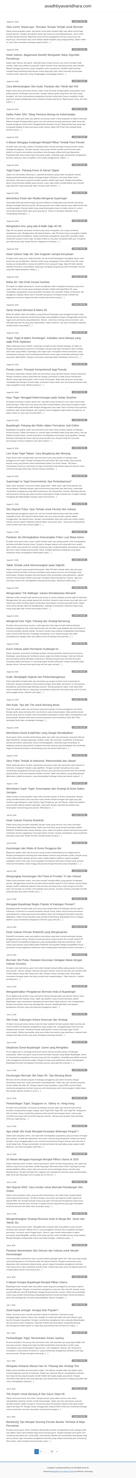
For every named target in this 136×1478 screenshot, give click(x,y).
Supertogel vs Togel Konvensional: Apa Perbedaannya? (38, 481)
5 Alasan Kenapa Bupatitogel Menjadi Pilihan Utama (36, 1282)
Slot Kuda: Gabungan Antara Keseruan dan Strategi (36, 1019)
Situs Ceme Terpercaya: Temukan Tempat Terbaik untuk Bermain (44, 26)
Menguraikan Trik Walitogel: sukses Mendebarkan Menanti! (41, 593)
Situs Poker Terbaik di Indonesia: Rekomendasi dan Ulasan (41, 760)
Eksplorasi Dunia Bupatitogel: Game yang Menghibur (37, 1047)
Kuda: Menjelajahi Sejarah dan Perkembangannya (35, 676)
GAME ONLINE (79, 21)
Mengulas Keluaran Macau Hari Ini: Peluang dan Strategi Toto (42, 1366)
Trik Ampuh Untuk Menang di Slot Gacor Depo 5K (35, 1394)
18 (52, 1451)
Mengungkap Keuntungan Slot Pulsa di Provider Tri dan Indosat (43, 876)
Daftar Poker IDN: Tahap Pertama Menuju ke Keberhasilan (40, 114)
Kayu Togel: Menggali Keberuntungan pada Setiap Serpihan (41, 397)
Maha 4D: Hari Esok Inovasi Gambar (28, 282)
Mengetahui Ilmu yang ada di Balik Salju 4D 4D (33, 226)
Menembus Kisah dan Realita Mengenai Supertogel (36, 198)
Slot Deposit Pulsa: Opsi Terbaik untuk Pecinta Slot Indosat (41, 509)
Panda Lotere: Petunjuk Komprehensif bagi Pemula (36, 369)
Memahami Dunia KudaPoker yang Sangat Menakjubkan (39, 732)
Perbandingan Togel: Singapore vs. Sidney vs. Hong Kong (40, 1103)
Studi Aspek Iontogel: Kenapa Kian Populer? (32, 1310)
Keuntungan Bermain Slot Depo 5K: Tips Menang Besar (39, 1075)
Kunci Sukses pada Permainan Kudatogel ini (32, 648)
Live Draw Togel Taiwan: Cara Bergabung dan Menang (38, 453)
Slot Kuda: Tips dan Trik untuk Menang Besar (33, 704)
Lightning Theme (68, 1471)
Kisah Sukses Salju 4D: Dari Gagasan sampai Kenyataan (39, 254)
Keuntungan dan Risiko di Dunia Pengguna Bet (33, 848)
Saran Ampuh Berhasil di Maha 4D (26, 310)
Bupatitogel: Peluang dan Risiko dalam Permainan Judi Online (42, 425)
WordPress (56, 1471)
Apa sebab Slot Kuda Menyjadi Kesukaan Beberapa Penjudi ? (42, 1131)
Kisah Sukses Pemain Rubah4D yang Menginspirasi (36, 932)
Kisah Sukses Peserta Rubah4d (25, 820)
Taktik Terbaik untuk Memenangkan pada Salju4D (35, 565)
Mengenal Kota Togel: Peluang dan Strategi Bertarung (38, 621)
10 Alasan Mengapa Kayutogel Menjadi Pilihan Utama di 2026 (42, 1159)
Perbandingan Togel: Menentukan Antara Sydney (35, 1338)
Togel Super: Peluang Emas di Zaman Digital (32, 170)
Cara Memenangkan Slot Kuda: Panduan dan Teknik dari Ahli (42, 86)
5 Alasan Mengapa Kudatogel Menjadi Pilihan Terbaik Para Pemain (45, 142)
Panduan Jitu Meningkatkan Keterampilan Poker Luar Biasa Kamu (45, 537)
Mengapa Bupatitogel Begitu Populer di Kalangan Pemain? (40, 904)
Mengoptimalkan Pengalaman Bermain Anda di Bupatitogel (40, 991)
